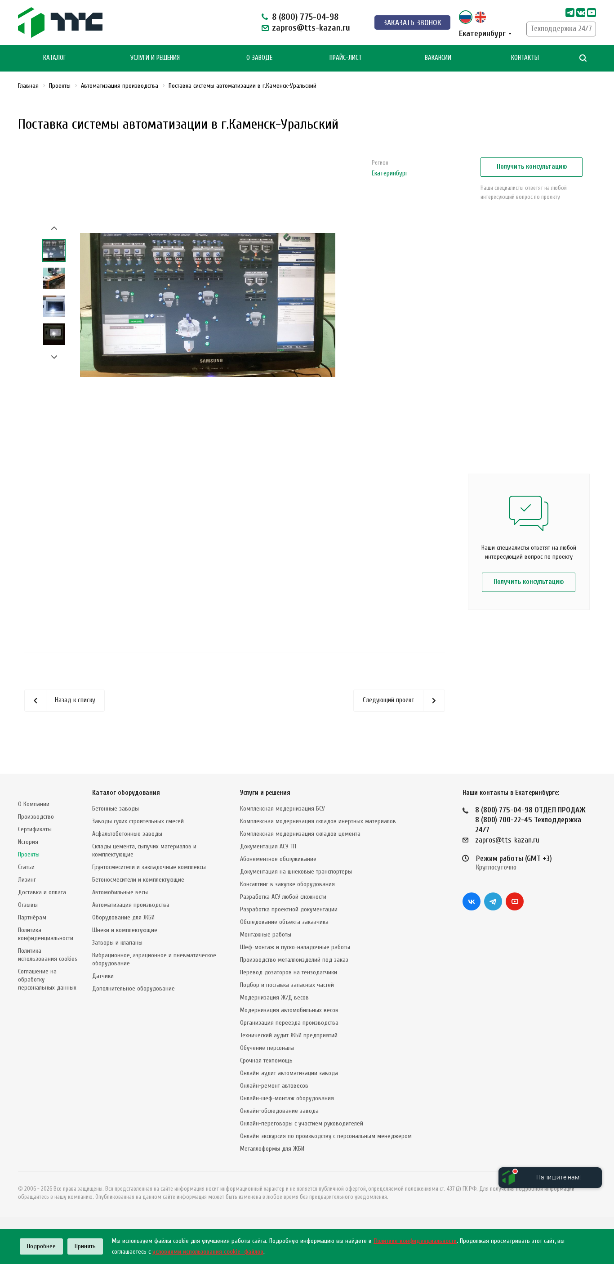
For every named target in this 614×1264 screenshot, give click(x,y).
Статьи (26, 867)
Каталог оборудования (126, 793)
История (28, 842)
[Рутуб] (591, 12)
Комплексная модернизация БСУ (282, 808)
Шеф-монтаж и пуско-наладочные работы (295, 947)
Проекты (29, 854)
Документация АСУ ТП (268, 846)
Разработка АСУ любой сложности (283, 897)
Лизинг (27, 879)
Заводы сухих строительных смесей (138, 821)
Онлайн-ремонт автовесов (274, 1085)
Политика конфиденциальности (45, 934)
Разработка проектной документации (289, 909)
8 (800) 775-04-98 (305, 17)
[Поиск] (583, 58)
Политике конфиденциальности (415, 1241)
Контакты (525, 58)
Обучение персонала (267, 1048)
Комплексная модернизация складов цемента (300, 834)
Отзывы (28, 905)
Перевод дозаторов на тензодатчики (288, 972)
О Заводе (259, 58)
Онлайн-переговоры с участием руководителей (301, 1123)
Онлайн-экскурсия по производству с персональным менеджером (326, 1136)
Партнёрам (32, 917)
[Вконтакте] (472, 901)
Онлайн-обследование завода (279, 1111)
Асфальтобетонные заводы (127, 834)
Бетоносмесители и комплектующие (138, 879)
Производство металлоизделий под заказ (294, 960)
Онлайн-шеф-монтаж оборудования (287, 1098)
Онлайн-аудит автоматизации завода (289, 1073)
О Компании (33, 804)
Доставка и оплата (42, 892)
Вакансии (438, 58)
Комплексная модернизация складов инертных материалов (318, 821)
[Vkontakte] (580, 12)
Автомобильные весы (120, 892)
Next (54, 357)
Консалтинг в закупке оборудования (287, 884)
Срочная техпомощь (266, 1060)
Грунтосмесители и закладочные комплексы (149, 867)
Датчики (103, 976)
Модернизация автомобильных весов (289, 1010)
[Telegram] (569, 12)
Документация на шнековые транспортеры (296, 871)
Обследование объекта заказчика (284, 922)
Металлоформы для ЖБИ (272, 1148)
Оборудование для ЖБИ (123, 917)
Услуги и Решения (155, 58)
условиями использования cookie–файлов (207, 1251)
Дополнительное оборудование (133, 988)
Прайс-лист (345, 58)
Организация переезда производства (289, 1022)
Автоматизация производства (130, 905)
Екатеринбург (390, 173)
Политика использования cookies (47, 955)
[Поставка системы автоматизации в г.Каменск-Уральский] (207, 305)
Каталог (54, 58)
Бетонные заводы (115, 808)
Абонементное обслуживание (278, 859)
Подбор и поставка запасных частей (287, 985)
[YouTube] (515, 901)
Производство (36, 816)
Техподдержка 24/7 (561, 28)
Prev (54, 228)
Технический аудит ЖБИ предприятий (289, 1035)
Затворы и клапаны (117, 942)
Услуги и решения (265, 793)
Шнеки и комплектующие (124, 930)
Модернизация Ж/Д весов (274, 997)
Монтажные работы (265, 934)
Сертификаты (35, 829)
